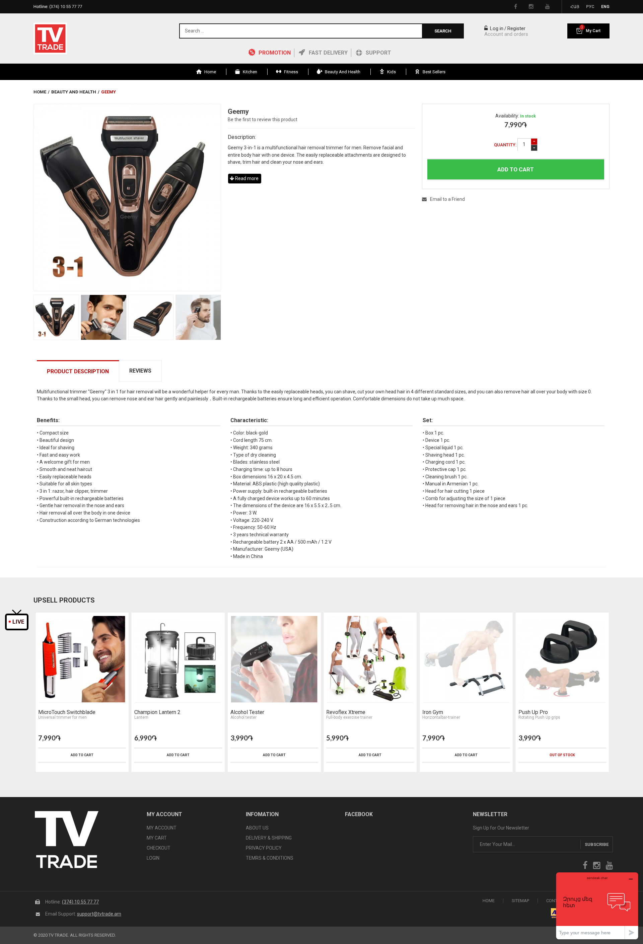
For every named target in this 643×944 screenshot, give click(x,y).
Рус (590, 6)
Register (516, 28)
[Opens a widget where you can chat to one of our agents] (597, 906)
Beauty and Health (73, 91)
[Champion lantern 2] (178, 659)
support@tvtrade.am (99, 914)
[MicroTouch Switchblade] (82, 659)
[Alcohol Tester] (274, 659)
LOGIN (153, 858)
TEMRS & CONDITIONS (269, 858)
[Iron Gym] (466, 659)
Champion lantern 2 (157, 712)
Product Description (78, 371)
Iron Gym (432, 712)
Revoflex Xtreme (345, 712)
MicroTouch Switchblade (66, 712)
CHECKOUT (158, 848)
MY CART (157, 838)
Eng (605, 6)
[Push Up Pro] (562, 659)
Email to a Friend (447, 199)
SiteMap (520, 900)
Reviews (140, 371)
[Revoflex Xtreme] (370, 659)
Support (378, 53)
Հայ (574, 6)
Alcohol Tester (247, 712)
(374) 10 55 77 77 (80, 901)
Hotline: (57, 6)
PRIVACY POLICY (264, 848)
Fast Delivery (328, 53)
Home (39, 91)
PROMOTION (275, 53)
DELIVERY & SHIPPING (269, 838)
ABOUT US (257, 828)
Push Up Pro (533, 712)
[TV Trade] (50, 38)
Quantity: (505, 144)
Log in (496, 28)
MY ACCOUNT (161, 828)
